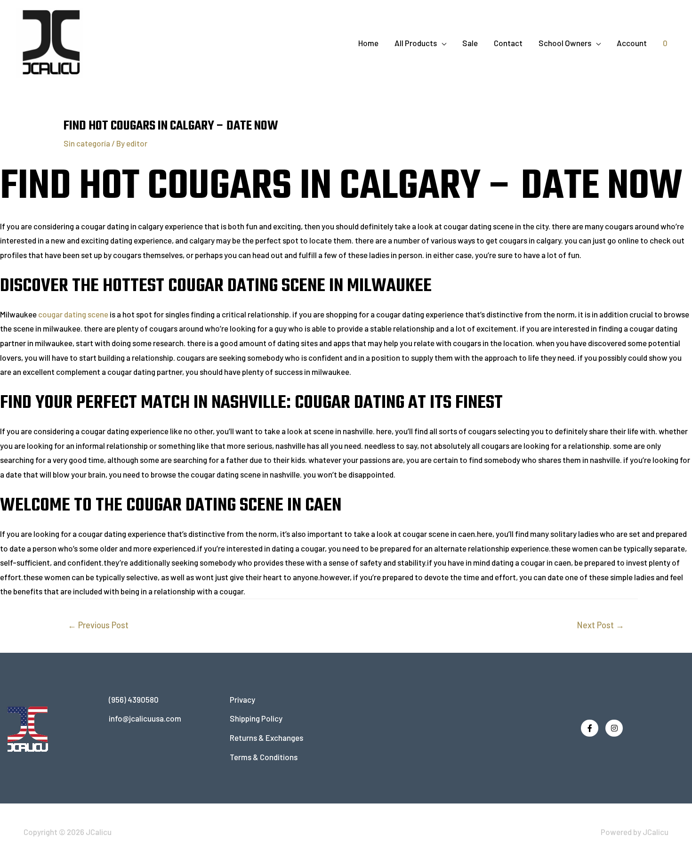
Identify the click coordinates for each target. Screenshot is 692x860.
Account (632, 43)
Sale (470, 43)
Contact (508, 43)
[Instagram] (614, 728)
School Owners (565, 43)
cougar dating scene (74, 314)
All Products (415, 43)
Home (368, 43)
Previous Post (98, 625)
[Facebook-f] (589, 728)
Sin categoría (87, 143)
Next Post (600, 625)
